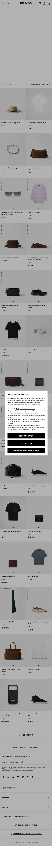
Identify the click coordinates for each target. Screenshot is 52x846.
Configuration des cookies (26, 450)
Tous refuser (26, 443)
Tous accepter (26, 436)
